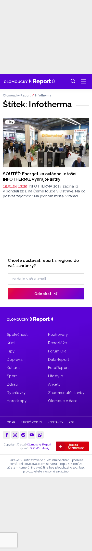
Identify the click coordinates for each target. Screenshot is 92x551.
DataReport (58, 359)
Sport (12, 376)
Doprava (15, 359)
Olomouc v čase (63, 401)
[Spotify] (23, 435)
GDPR (11, 422)
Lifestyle (55, 376)
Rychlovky (16, 392)
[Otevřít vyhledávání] (73, 81)
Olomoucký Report (17, 95)
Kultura (13, 367)
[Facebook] (6, 435)
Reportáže (57, 343)
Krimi (11, 343)
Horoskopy (17, 401)
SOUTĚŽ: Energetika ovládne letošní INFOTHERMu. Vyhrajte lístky (39, 176)
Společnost (17, 334)
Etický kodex (31, 422)
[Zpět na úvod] (29, 81)
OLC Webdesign (40, 448)
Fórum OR (57, 351)
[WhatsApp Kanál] (40, 435)
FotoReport (58, 367)
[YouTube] (31, 435)
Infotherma (43, 95)
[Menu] (83, 81)
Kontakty (56, 422)
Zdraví (12, 384)
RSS (71, 422)
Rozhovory (58, 334)
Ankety (54, 384)
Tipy (10, 351)
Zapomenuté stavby (66, 392)
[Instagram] (15, 435)
